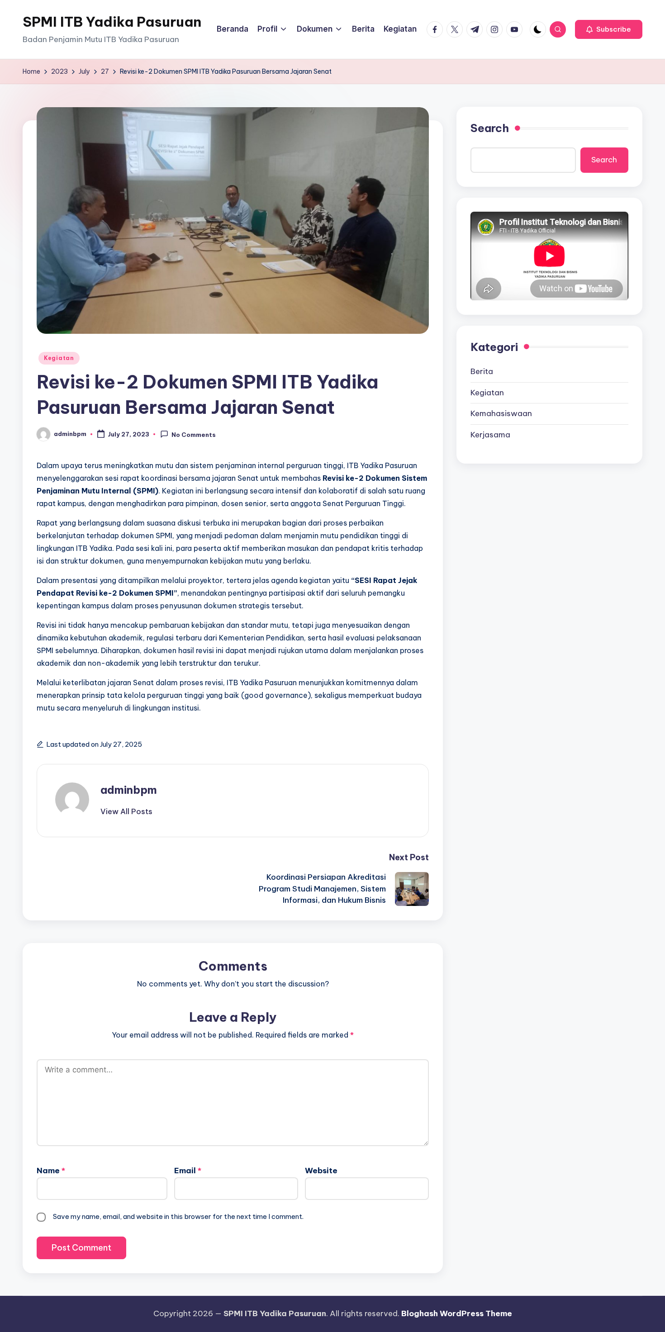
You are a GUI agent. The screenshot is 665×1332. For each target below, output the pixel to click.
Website (321, 1171)
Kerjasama (490, 435)
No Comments (193, 434)
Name (51, 1171)
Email (187, 1171)
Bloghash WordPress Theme (456, 1313)
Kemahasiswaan (501, 413)
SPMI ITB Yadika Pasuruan (112, 21)
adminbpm (128, 789)
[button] (608, 29)
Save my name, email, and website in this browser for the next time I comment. (178, 1216)
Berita (481, 371)
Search (489, 128)
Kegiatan (59, 358)
